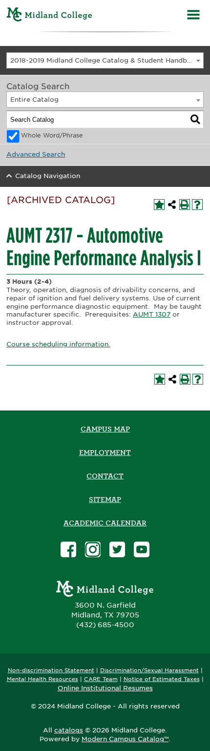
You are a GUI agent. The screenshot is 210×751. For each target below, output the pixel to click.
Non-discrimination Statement (51, 670)
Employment (105, 452)
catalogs (68, 730)
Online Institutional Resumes (105, 688)
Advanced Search (35, 154)
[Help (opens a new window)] (197, 204)
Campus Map (105, 429)
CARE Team (101, 679)
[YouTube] (141, 551)
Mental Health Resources (42, 679)
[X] (117, 551)
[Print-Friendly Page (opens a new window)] (184, 204)
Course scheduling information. (58, 344)
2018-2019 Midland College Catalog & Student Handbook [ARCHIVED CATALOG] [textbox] (106, 60)
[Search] (195, 119)
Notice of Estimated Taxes (162, 679)
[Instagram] (93, 551)
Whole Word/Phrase (52, 135)
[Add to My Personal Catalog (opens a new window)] (159, 204)
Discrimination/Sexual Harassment (149, 670)
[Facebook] (68, 551)
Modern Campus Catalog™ (125, 739)
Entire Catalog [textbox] (34, 99)
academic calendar (105, 523)
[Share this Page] (172, 204)
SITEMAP (105, 499)
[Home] (49, 16)
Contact (105, 476)
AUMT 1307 (151, 314)
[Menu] (193, 16)
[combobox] (105, 60)
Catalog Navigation (47, 176)
